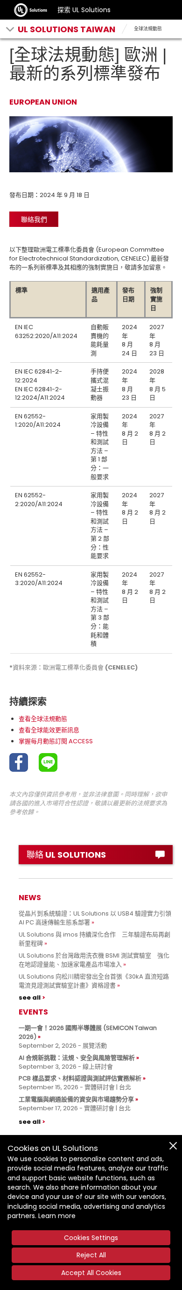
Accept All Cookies (91, 1272)
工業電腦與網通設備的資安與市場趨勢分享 (76, 1099)
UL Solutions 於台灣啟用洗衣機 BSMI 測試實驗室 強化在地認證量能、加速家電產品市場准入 (94, 960)
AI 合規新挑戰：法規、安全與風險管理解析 (77, 1057)
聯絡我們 (34, 219)
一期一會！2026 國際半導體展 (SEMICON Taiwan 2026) (88, 1032)
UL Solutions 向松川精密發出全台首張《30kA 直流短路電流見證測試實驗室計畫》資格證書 (94, 981)
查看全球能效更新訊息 (49, 730)
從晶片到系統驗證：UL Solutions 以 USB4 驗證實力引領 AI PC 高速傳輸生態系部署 (95, 918)
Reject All (91, 1255)
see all (30, 997)
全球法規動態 (148, 28)
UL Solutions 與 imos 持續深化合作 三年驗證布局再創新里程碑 (94, 939)
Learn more (57, 1215)
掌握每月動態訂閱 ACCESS (56, 741)
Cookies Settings (91, 1237)
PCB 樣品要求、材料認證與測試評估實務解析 (80, 1078)
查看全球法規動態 (43, 718)
